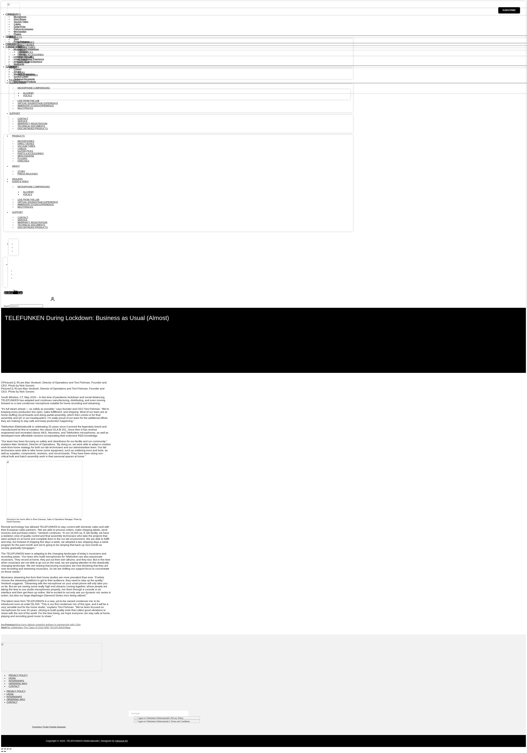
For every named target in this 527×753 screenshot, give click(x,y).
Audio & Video (20, 181)
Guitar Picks (20, 27)
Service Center (21, 77)
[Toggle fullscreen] (5, 748)
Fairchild (23, 161)
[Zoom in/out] (2, 748)
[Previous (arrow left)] (2, 751)
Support (14, 113)
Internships (16, 681)
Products (18, 136)
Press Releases (28, 174)
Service (17, 72)
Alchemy (23, 52)
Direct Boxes (20, 19)
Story (16, 39)
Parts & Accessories (23, 29)
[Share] (8, 748)
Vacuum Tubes (21, 22)
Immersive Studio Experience (28, 62)
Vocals (27, 95)
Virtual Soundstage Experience (29, 59)
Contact (17, 69)
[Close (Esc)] (10, 748)
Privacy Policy (18, 675)
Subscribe (509, 10)
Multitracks (25, 108)
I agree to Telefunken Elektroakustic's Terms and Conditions (164, 721)
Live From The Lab (23, 57)
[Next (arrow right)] (5, 751)
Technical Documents (24, 79)
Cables (17, 24)
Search (7, 306)
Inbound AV (121, 741)
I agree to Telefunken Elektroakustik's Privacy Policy (160, 718)
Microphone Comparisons (34, 187)
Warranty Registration (24, 74)
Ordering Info (18, 683)
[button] (178, 235)
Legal (12, 678)
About (16, 166)
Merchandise (20, 31)
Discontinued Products (33, 128)
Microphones (20, 17)
